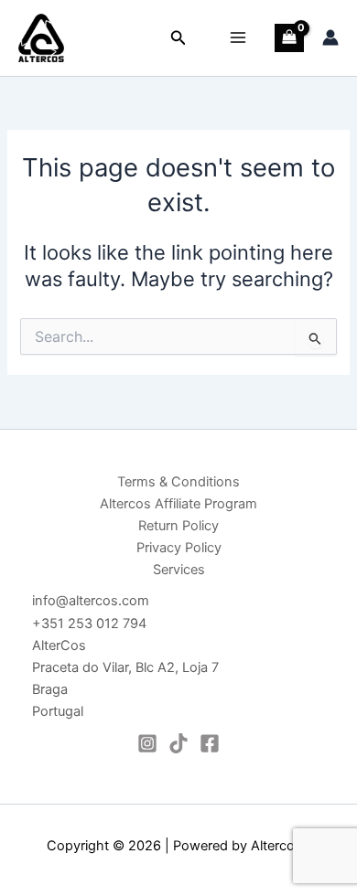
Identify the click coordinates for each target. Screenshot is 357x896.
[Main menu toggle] (238, 37)
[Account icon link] (330, 37)
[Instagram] (147, 743)
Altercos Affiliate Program (178, 504)
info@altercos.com (90, 600)
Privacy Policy (179, 547)
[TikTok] (178, 743)
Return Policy (178, 525)
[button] (178, 38)
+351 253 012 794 (89, 623)
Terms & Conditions (178, 482)
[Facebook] (210, 743)
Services (179, 569)
